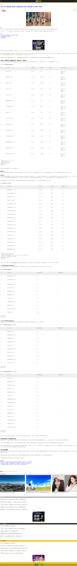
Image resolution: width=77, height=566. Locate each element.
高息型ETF (10, 471)
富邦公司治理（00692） (15, 177)
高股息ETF (49, 57)
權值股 (8, 442)
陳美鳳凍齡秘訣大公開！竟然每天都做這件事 (59, 492)
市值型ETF (7, 471)
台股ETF (4, 471)
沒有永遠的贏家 (3, 37)
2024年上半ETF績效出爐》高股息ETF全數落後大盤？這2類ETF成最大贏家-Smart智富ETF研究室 (21, 6)
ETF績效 (16, 471)
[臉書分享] (36, 565)
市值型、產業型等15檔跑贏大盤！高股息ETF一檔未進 (9, 35)
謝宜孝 (13, 471)
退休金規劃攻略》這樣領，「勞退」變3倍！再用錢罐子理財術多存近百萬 (38, 492)
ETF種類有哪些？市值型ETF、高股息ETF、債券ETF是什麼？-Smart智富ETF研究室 (13, 464)
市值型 (9, 176)
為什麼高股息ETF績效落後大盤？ (6, 36)
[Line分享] (39, 565)
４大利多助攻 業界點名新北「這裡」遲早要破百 (7, 492)
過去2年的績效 (14, 262)
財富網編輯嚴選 (4, 11)
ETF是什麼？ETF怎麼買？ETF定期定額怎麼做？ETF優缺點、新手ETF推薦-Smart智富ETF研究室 (15, 463)
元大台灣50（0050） (56, 176)
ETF (1, 50)
